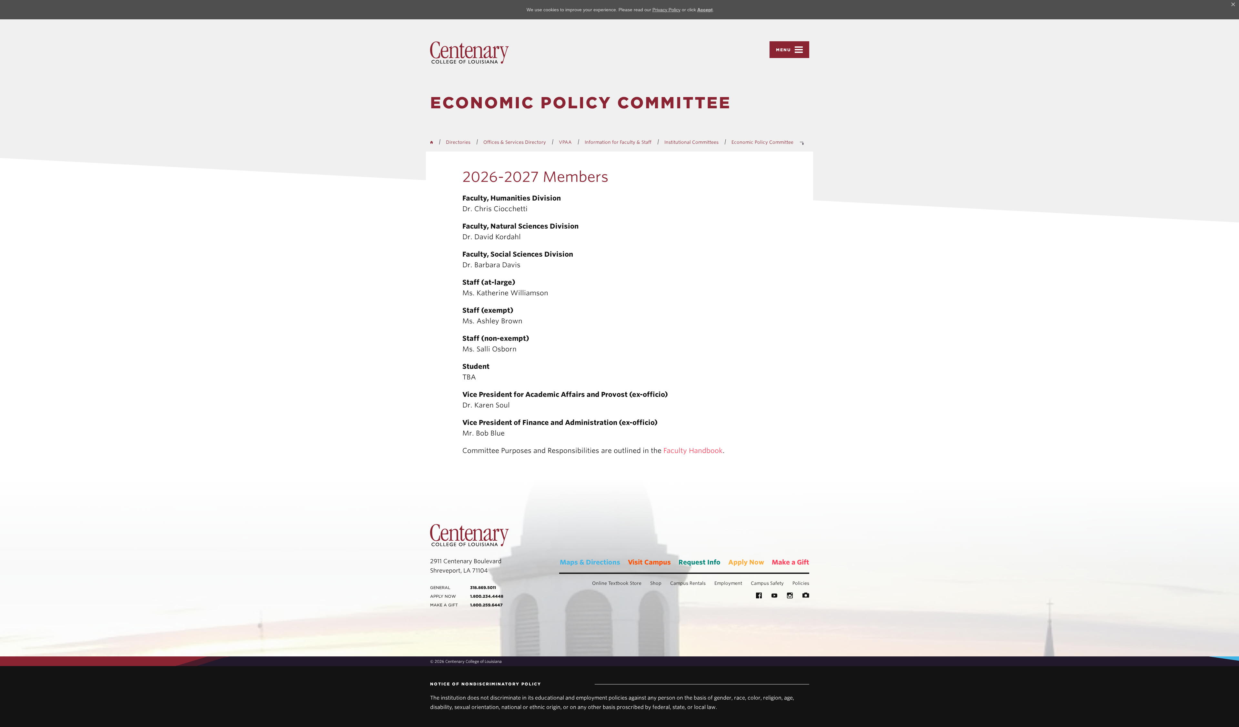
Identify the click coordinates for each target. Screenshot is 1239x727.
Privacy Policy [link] (666, 9)
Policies (800, 583)
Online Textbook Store (616, 583)
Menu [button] (783, 49)
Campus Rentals (688, 583)
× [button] (1233, 4)
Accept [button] (705, 9)
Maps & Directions (590, 562)
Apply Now (746, 562)
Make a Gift (790, 562)
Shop (655, 583)
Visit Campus (649, 562)
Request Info (699, 562)
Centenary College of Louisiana (469, 52)
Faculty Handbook (693, 451)
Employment (728, 583)
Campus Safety (767, 583)
